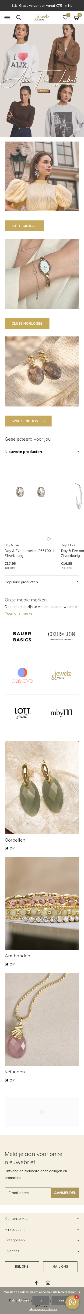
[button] (7, 17)
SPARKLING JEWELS (28, 421)
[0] (76, 17)
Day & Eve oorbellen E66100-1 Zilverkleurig (29, 553)
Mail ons (60, 1266)
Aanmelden (65, 1193)
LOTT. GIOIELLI (24, 226)
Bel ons (21, 1266)
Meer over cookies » (43, 1309)
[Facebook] (36, 1283)
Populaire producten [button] (21, 582)
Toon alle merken (20, 613)
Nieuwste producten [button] (23, 451)
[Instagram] (48, 1283)
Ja (40, 1300)
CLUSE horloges (27, 323)
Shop (10, 848)
